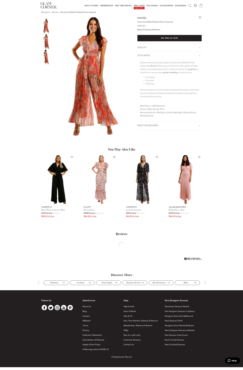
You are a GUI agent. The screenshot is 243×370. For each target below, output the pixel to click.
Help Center (129, 306)
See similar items (169, 38)
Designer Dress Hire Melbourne (179, 316)
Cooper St (46, 207)
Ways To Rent (92, 6)
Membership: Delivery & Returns (138, 325)
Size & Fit (142, 47)
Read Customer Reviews (148, 29)
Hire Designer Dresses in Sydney (179, 311)
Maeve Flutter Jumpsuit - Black (53, 210)
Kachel (154, 66)
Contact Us (129, 344)
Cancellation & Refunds (93, 340)
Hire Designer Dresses (176, 300)
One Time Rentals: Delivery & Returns (141, 320)
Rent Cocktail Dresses (175, 344)
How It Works (130, 311)
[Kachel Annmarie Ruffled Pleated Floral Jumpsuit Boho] (45, 26)
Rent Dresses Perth (174, 320)
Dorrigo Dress (89, 210)
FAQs (126, 330)
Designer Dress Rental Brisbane (179, 325)
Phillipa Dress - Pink (176, 210)
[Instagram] (57, 307)
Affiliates (87, 320)
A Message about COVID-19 (96, 349)
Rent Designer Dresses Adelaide (179, 330)
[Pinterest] (70, 307)
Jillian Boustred (177, 207)
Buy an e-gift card (132, 335)
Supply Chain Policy (91, 344)
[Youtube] (63, 307)
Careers (86, 316)
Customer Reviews (132, 340)
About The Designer (147, 125)
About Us (87, 306)
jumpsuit (191, 69)
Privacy (86, 330)
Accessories (166, 6)
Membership (106, 6)
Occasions (152, 6)
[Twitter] (50, 307)
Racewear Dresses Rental (177, 306)
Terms (85, 325)
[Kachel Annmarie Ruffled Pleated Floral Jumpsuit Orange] (45, 41)
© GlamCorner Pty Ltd (121, 357)
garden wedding (170, 72)
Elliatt (87, 207)
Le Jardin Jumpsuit (133, 210)
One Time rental (123, 6)
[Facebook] (44, 307)
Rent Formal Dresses (174, 340)
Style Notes (143, 55)
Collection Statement (92, 335)
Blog (85, 311)
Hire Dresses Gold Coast (176, 335)
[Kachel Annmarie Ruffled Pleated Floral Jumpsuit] (45, 57)
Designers (180, 6)
